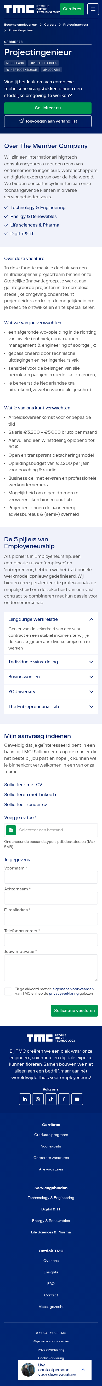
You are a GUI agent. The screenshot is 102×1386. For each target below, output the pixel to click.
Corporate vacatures (51, 1158)
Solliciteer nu (48, 108)
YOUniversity (22, 691)
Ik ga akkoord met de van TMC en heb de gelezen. (54, 991)
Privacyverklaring (51, 1349)
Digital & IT (51, 1209)
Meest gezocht (51, 1307)
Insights (51, 1272)
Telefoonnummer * (22, 931)
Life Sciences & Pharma (51, 1232)
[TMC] (32, 9)
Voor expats (51, 1146)
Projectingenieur (75, 24)
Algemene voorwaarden (51, 1341)
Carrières (72, 9)
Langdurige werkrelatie (33, 619)
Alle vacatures (51, 1169)
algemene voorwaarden (73, 989)
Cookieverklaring (51, 1358)
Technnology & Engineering (51, 1198)
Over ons (51, 1261)
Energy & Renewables (51, 1221)
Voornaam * (15, 868)
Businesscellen (24, 677)
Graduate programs (51, 1135)
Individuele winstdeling (33, 662)
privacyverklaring (64, 993)
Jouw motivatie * (20, 951)
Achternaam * (17, 889)
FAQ (51, 1284)
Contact (51, 1295)
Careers (50, 24)
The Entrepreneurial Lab (33, 706)
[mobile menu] (93, 9)
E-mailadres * (17, 910)
